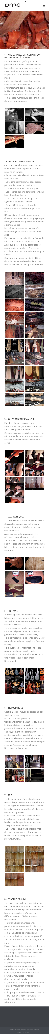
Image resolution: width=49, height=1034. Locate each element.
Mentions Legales (23, 1032)
